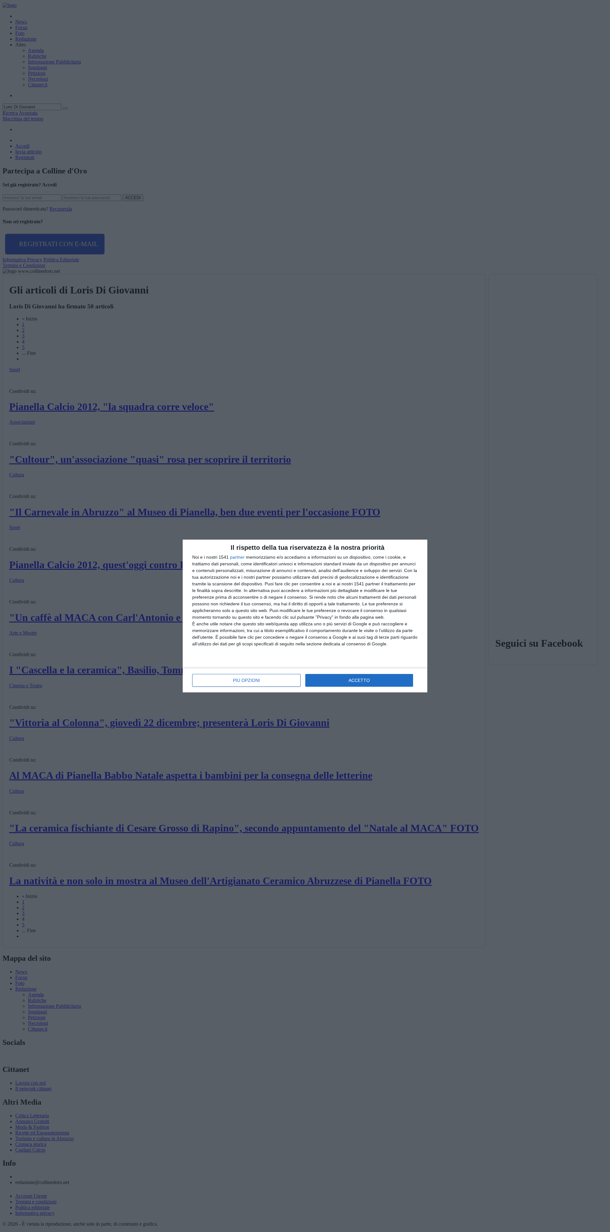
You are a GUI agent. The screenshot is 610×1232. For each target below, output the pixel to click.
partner (237, 557)
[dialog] (305, 616)
